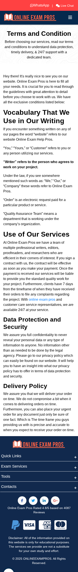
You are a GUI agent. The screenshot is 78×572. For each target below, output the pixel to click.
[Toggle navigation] (70, 17)
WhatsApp (36, 5)
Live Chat (67, 5)
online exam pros (42, 299)
